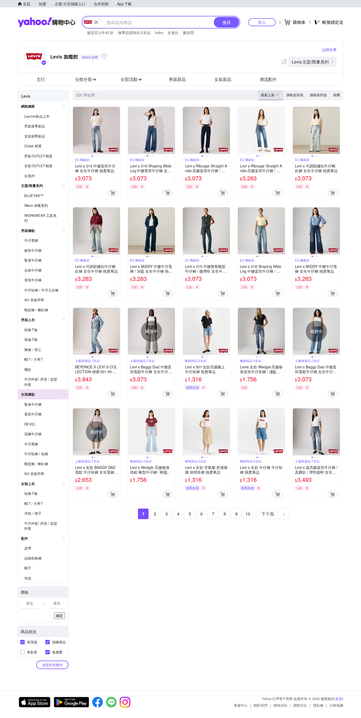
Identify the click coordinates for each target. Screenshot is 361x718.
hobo (159, 32)
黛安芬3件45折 (100, 32)
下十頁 (267, 514)
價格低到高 (294, 94)
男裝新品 (177, 79)
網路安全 (300, 705)
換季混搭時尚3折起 (134, 32)
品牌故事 (329, 49)
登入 (262, 22)
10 (248, 514)
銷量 (336, 94)
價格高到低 (318, 94)
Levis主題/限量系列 (310, 62)
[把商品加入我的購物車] (113, 192)
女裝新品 (222, 79)
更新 (338, 698)
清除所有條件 (52, 664)
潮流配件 (268, 79)
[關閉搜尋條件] (96, 22)
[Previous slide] (76, 130)
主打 (40, 79)
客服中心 (241, 705)
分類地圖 (336, 705)
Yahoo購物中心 (46, 22)
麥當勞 (188, 32)
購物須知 (280, 705)
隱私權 (318, 705)
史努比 (173, 32)
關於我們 (260, 705)
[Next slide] (116, 130)
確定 (59, 615)
